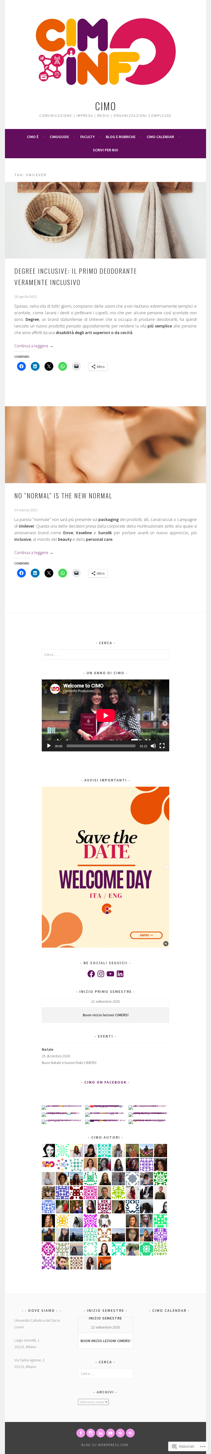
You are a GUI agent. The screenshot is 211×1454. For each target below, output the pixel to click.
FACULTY (87, 136)
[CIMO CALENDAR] (130, 1433)
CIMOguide (59, 136)
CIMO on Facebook (105, 1082)
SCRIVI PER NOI (105, 149)
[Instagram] (100, 973)
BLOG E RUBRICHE (120, 136)
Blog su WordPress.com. (105, 1445)
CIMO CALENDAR (160, 136)
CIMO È (32, 136)
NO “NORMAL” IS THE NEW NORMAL (63, 495)
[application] (106, 715)
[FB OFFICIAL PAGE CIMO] (80, 1433)
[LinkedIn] (120, 973)
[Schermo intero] (162, 746)
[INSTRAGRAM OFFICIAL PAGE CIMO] (90, 1433)
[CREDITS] (120, 1433)
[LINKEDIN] (100, 1433)
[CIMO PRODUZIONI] (110, 1433)
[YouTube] (110, 973)
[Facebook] (91, 973)
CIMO (105, 105)
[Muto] (153, 746)
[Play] (49, 746)
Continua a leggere (34, 345)
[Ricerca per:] (106, 654)
